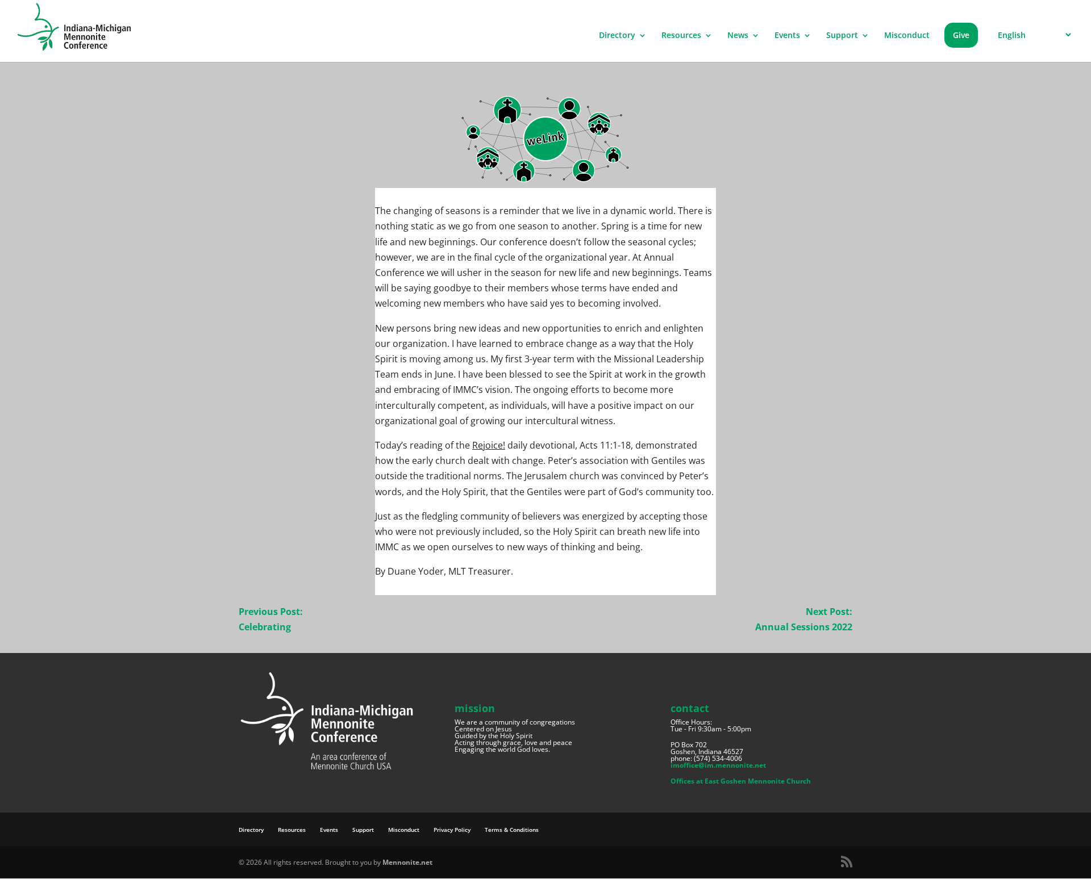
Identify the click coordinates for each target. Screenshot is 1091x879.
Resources (681, 35)
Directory (617, 35)
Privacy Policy (452, 830)
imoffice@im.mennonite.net (718, 765)
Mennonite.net (407, 862)
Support (842, 35)
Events (787, 35)
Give (961, 35)
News (737, 35)
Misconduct (907, 35)
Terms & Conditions (512, 830)
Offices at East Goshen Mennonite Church (741, 781)
